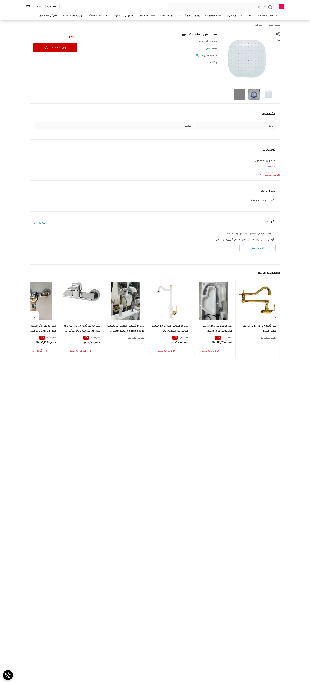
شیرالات (258, 25)
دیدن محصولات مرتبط (55, 47)
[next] (34, 318)
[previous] (275, 318)
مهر (208, 48)
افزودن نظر (40, 222)
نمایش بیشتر (272, 175)
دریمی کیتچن (274, 25)
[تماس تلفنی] (8, 675)
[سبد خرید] (28, 6)
